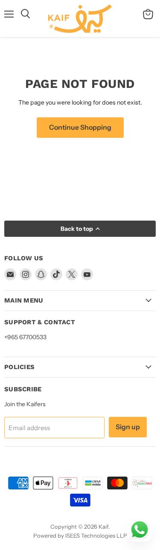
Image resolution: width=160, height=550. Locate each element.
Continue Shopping (80, 127)
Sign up (128, 427)
